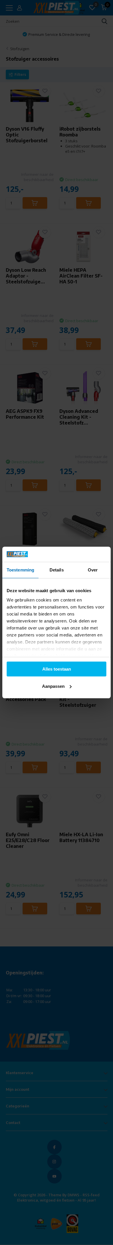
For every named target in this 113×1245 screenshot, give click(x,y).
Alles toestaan (56, 669)
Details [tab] (57, 569)
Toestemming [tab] (20, 569)
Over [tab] (93, 569)
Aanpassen (53, 686)
